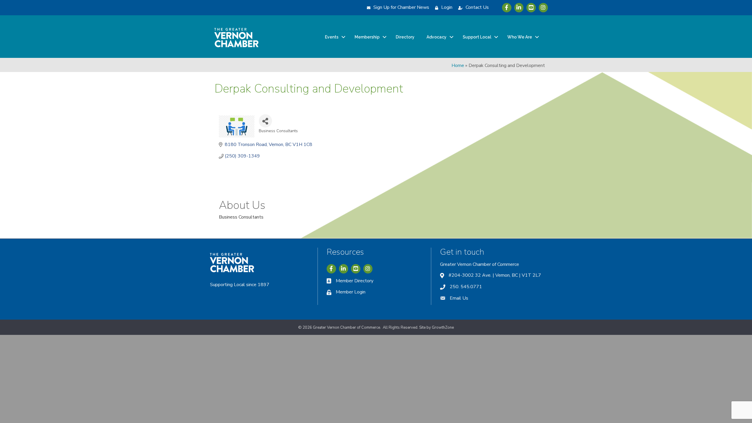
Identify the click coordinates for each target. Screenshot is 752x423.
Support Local (477, 37)
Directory (405, 37)
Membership (367, 37)
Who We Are (519, 37)
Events (331, 37)
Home (457, 65)
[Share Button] (265, 120)
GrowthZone (443, 327)
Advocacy (436, 37)
